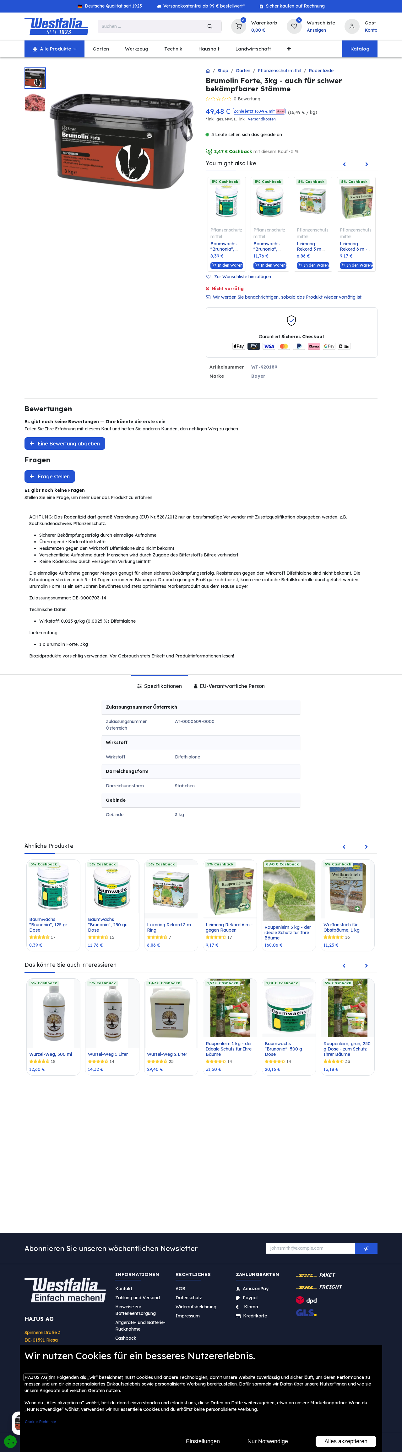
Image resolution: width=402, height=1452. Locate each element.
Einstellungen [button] (203, 1441)
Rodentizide (321, 70)
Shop (223, 70)
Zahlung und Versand (137, 1297)
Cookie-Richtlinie (40, 1421)
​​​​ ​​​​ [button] (366, 1248)
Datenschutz (189, 1297)
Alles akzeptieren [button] (345, 1441)
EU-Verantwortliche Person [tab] (231, 686)
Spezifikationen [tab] (162, 686)
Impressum (188, 1316)
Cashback (125, 1338)
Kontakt (123, 1288)
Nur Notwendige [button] (267, 1441)
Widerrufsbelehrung (197, 1307)
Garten (243, 70)
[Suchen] (209, 26)
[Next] (367, 164)
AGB (180, 1288)
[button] (259, 111)
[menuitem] (54, 49)
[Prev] (344, 164)
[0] (238, 26)
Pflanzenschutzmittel (279, 70)
